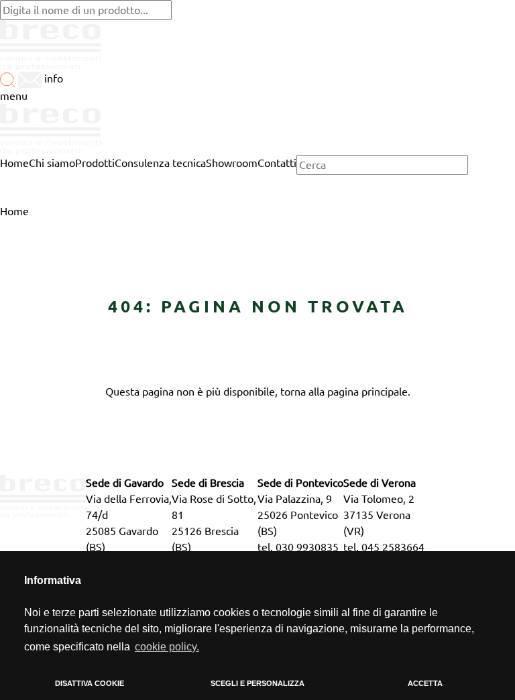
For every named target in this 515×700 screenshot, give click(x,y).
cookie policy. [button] (167, 646)
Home (14, 211)
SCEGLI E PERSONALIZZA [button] (257, 683)
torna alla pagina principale (344, 392)
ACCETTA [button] (425, 683)
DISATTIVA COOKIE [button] (89, 683)
